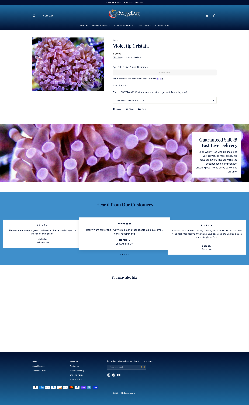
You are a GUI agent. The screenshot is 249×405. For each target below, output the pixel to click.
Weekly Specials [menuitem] (100, 25)
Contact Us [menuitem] (160, 25)
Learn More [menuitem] (143, 25)
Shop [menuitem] (82, 25)
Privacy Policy (76, 379)
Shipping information (129, 100)
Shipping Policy (76, 375)
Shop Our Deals (39, 370)
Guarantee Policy (77, 370)
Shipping (117, 57)
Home (115, 40)
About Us (74, 362)
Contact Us (74, 366)
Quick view (54, 327)
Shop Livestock (39, 366)
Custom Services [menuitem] (122, 25)
